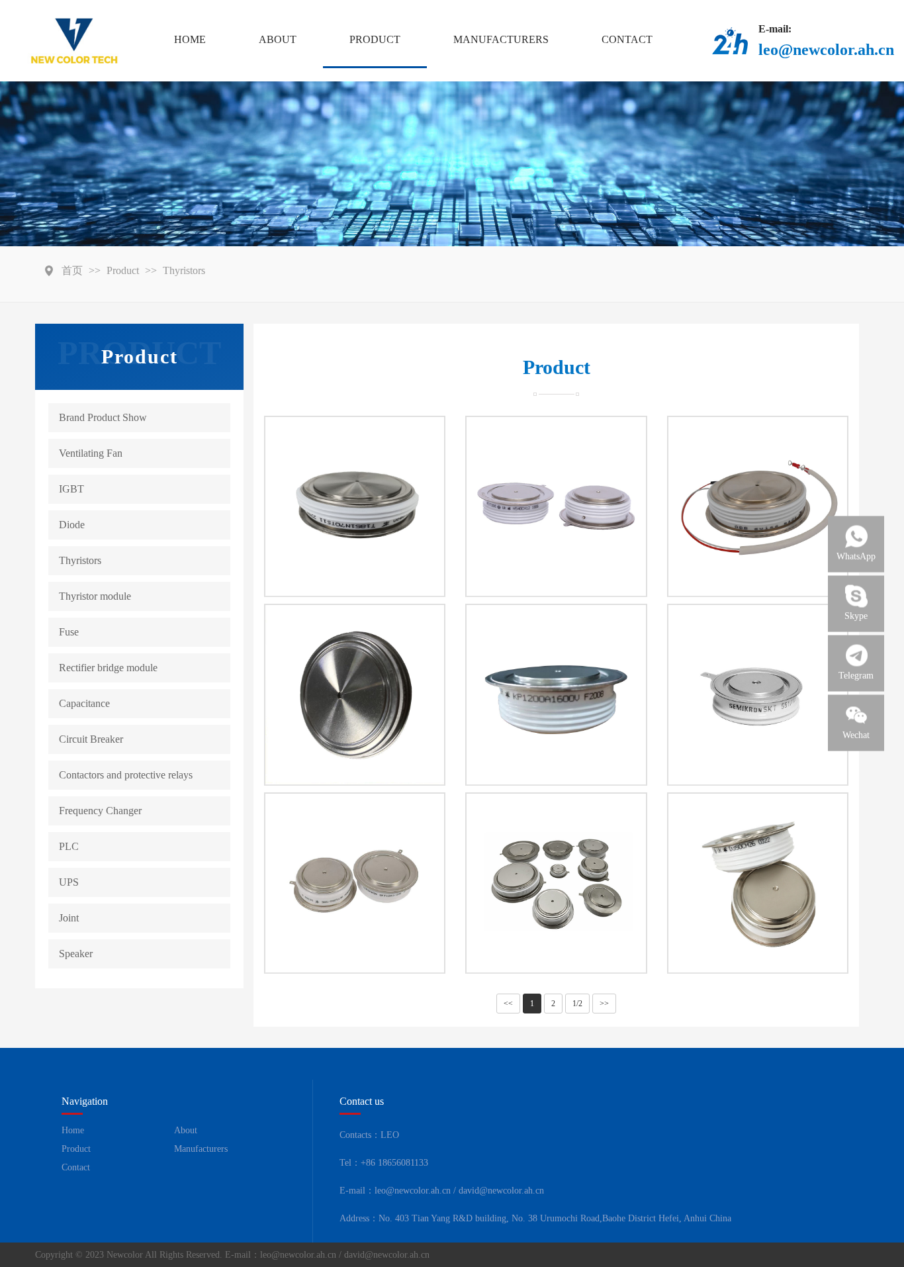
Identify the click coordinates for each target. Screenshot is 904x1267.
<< (508, 1003)
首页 (72, 270)
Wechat (856, 735)
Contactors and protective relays (126, 774)
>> (604, 1003)
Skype (856, 616)
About (277, 39)
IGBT (71, 488)
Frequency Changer (100, 810)
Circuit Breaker (91, 739)
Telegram (856, 675)
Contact (627, 39)
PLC (69, 846)
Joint (69, 917)
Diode (72, 524)
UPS (69, 882)
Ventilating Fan (90, 453)
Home (190, 39)
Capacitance (84, 703)
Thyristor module (95, 596)
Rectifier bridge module (108, 667)
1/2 (577, 1003)
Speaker (76, 953)
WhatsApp (856, 556)
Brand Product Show (103, 417)
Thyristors (184, 270)
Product (374, 39)
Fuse (69, 631)
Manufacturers (501, 39)
